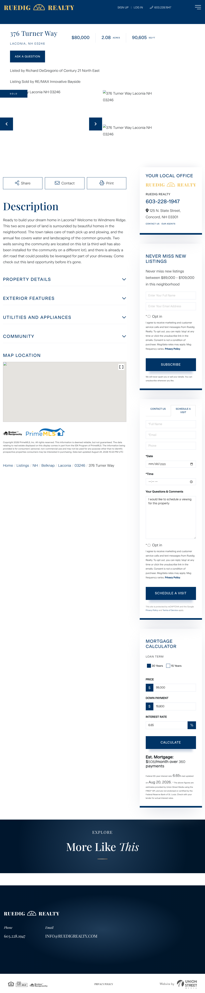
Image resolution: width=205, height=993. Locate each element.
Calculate (171, 742)
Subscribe (171, 364)
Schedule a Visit (183, 410)
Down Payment (157, 698)
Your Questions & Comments (164, 491)
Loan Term (155, 656)
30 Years (157, 666)
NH (35, 465)
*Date (149, 456)
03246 (79, 465)
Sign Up (123, 7)
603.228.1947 (162, 7)
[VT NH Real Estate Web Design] (178, 984)
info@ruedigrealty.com (71, 936)
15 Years (176, 666)
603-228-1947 (163, 201)
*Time (149, 474)
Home (8, 465)
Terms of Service (170, 610)
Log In (138, 7)
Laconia (64, 465)
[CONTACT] (27, 56)
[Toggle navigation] (190, 7)
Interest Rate (156, 717)
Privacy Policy (172, 348)
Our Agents (168, 223)
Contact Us (153, 223)
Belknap (48, 465)
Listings (23, 465)
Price (150, 679)
